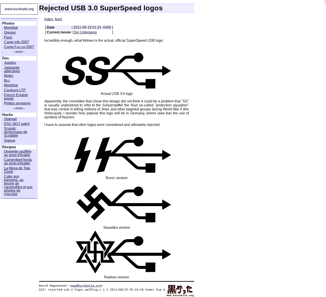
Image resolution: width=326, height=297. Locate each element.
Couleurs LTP (15, 90)
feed (58, 19)
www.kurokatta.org (19, 9)
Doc (5, 58)
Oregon (10, 32)
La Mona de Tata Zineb (17, 170)
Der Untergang (85, 32)
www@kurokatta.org (86, 285)
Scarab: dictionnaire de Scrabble (15, 132)
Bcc (7, 80)
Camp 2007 (19, 47)
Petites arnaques (17, 103)
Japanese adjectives (12, 69)
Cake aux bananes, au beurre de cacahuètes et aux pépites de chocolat (18, 185)
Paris (8, 37)
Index (48, 19)
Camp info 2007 (16, 42)
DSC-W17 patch (17, 124)
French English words (16, 96)
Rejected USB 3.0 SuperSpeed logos (101, 8)
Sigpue (9, 140)
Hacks (7, 115)
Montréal (11, 27)
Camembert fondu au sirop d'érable (18, 161)
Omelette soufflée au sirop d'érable (17, 153)
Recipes (9, 147)
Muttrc (9, 76)
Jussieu (10, 62)
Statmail (10, 119)
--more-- (19, 51)
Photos (8, 23)
